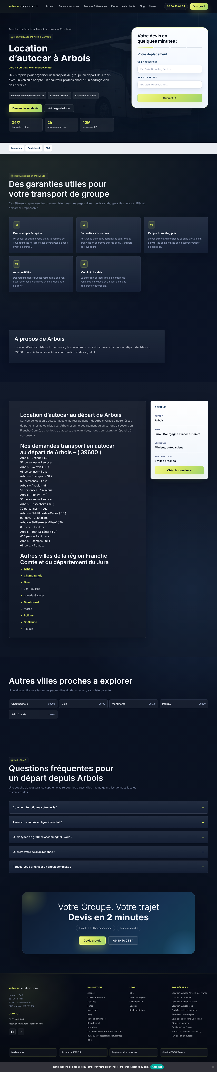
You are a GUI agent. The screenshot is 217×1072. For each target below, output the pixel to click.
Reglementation (137, 1010)
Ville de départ (147, 62)
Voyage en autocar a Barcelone (187, 1018)
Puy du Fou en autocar (182, 1035)
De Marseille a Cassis (182, 1027)
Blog (142, 6)
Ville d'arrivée (147, 77)
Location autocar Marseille (184, 1001)
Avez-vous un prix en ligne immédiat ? (37, 822)
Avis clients (128, 6)
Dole (27, 582)
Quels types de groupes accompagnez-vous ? (42, 837)
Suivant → (169, 98)
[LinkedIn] (21, 1032)
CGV (89, 1040)
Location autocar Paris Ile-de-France (105, 1031)
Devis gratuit (199, 6)
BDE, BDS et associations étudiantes (104, 1035)
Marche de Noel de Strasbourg (186, 1031)
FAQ (48, 148)
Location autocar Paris (182, 997)
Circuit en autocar (180, 1023)
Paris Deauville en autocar (184, 1010)
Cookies (133, 1006)
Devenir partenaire (96, 1018)
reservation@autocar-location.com (26, 1023)
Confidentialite (136, 1001)
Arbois (28, 569)
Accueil (50, 6)
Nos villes (92, 1027)
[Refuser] (212, 1067)
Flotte (114, 6)
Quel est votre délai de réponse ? (34, 852)
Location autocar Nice (182, 1006)
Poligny (29, 615)
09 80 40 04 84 (176, 7)
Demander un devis (25, 108)
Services (91, 1001)
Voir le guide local (59, 108)
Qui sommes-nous (68, 6)
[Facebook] (12, 1032)
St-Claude (30, 622)
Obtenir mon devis (179, 470)
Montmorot (31, 602)
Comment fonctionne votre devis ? (35, 807)
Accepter (157, 1066)
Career (152, 6)
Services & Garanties (95, 6)
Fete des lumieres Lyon (183, 1014)
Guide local (33, 148)
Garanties (16, 148)
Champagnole (33, 575)
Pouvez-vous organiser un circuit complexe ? (42, 866)
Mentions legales (138, 997)
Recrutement (93, 1023)
